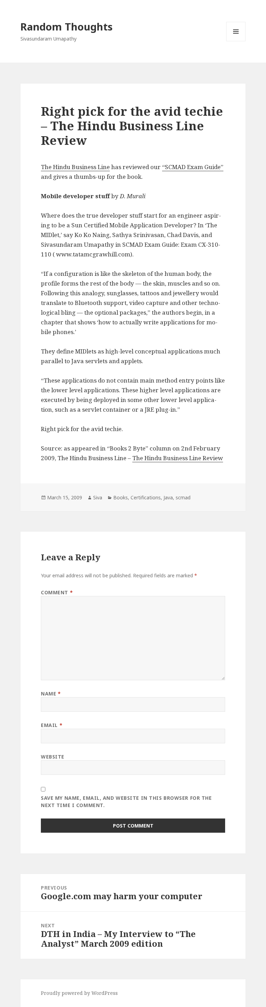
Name (51, 693)
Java (168, 497)
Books (120, 497)
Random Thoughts (66, 26)
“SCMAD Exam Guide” (192, 167)
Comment (57, 592)
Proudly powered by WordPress (79, 993)
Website (52, 756)
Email (51, 725)
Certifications (146, 497)
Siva (97, 497)
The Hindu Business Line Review (177, 458)
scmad (183, 497)
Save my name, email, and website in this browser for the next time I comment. (126, 801)
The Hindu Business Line (75, 167)
